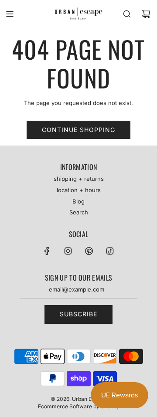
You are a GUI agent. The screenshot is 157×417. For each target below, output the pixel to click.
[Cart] (146, 14)
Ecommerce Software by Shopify (78, 406)
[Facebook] (47, 251)
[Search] (127, 14)
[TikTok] (109, 251)
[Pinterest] (89, 251)
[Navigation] (9, 14)
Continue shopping (78, 129)
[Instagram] (68, 251)
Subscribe (78, 314)
